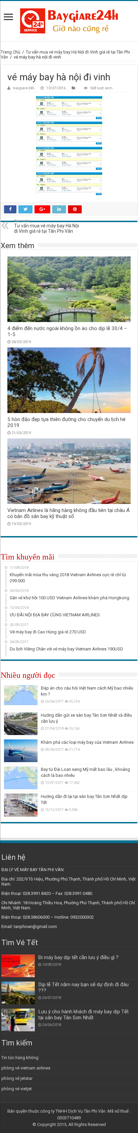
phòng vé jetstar (16, 1078)
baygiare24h (23, 88)
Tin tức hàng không (20, 1057)
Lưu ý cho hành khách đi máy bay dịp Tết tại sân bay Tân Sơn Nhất (83, 1015)
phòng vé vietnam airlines (25, 1067)
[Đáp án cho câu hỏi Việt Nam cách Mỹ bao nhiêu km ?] (21, 696)
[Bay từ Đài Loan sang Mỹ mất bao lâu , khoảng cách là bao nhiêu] (21, 777)
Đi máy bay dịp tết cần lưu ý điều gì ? (78, 957)
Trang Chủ (10, 52)
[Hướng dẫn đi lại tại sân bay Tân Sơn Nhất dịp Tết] (21, 805)
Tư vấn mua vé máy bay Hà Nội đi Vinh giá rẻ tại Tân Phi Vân (46, 226)
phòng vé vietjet (16, 1088)
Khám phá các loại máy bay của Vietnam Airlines (87, 742)
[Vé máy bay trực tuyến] (69, 21)
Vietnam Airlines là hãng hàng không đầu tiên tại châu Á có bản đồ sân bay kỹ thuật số (68, 513)
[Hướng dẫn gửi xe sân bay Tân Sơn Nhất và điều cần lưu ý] (21, 723)
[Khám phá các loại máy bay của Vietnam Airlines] (21, 750)
